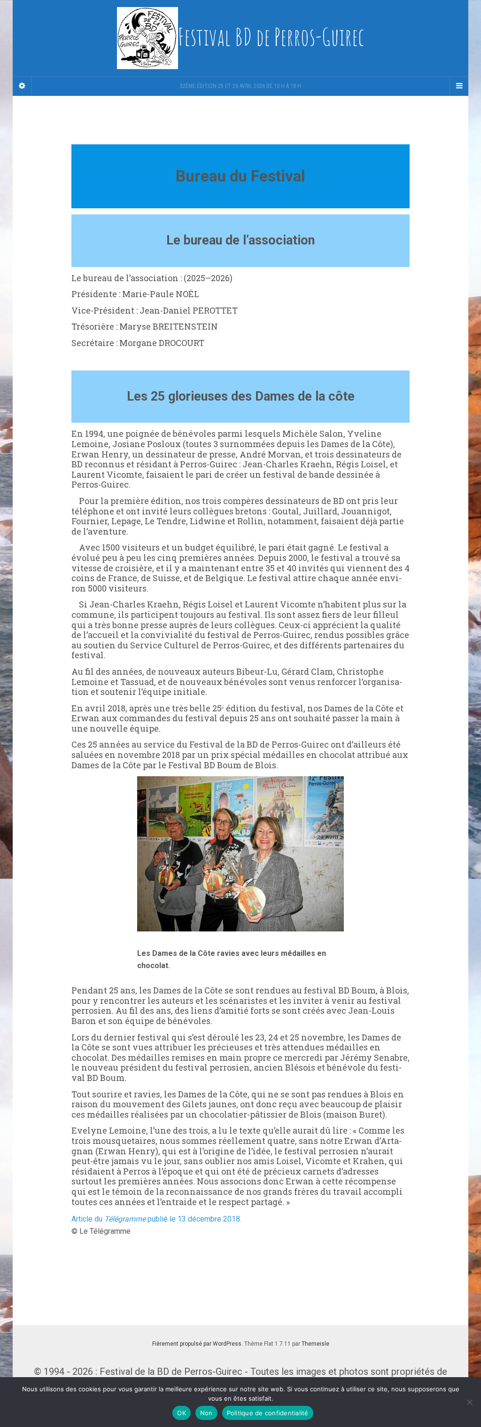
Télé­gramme (125, 1218)
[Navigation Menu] (459, 86)
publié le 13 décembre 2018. (193, 1218)
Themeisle (315, 1343)
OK (181, 1413)
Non (206, 1413)
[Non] (469, 1402)
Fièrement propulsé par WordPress (196, 1343)
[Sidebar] (22, 86)
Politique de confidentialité (268, 1413)
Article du (87, 1218)
